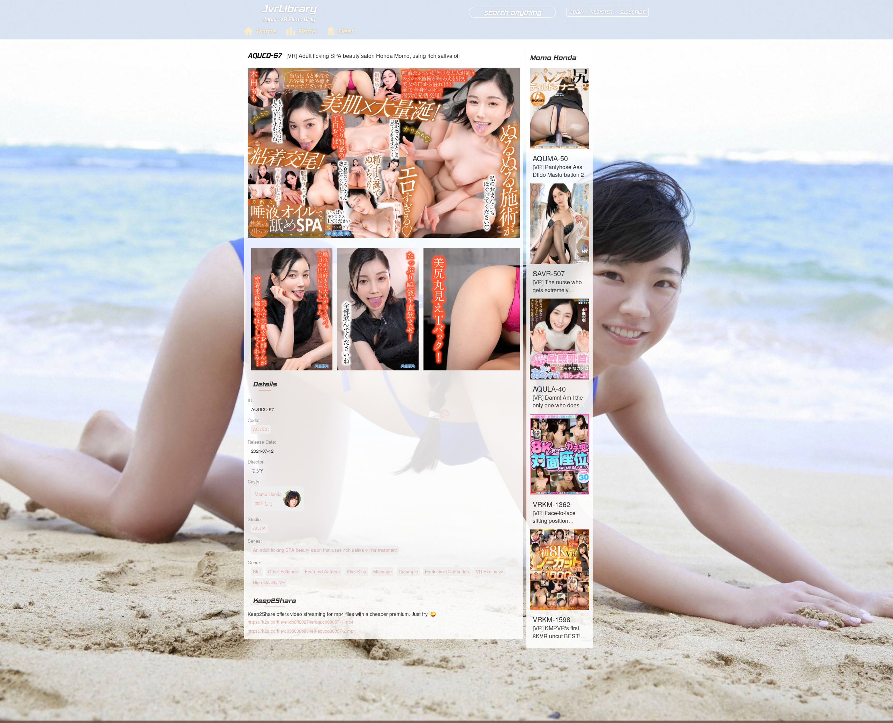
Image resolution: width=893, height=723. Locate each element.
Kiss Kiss (356, 571)
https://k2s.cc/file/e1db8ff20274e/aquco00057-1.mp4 (300, 621)
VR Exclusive (489, 571)
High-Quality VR (269, 582)
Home (266, 31)
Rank (307, 31)
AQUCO (261, 429)
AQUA (259, 528)
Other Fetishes (283, 571)
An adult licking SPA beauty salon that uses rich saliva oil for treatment (325, 550)
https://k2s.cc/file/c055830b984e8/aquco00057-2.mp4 (302, 630)
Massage (382, 571)
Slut (257, 571)
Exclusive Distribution (447, 571)
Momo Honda (553, 57)
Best (345, 31)
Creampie (408, 571)
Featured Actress (322, 571)
